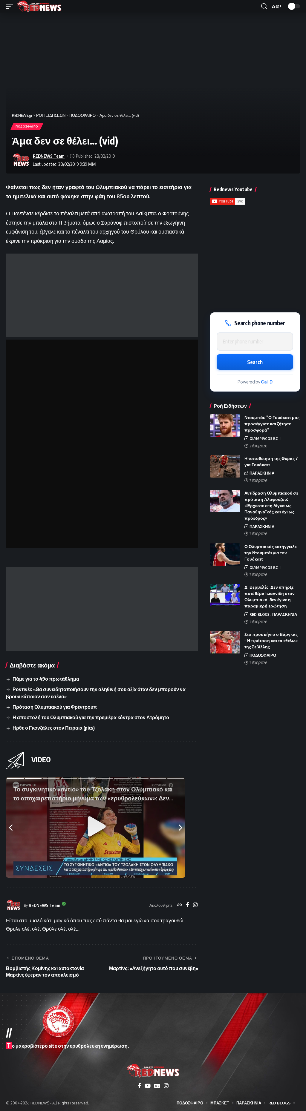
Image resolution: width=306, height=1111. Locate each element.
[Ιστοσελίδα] (179, 905)
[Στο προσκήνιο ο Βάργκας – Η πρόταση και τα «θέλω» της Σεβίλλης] (225, 642)
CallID (267, 381)
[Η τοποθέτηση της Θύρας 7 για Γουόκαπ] (225, 466)
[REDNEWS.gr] (39, 6)
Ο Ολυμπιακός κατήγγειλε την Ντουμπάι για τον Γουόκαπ (270, 552)
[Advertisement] (102, 295)
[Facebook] (187, 905)
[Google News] (157, 1085)
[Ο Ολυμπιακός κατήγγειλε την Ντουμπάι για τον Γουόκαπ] (225, 554)
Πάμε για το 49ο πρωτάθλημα (46, 679)
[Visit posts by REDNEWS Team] (21, 160)
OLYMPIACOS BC (264, 438)
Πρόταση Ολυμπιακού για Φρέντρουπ (55, 707)
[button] (11, 6)
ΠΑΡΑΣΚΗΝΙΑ (262, 473)
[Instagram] (195, 905)
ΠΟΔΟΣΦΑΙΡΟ (27, 126)
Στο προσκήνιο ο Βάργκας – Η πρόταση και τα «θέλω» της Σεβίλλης (271, 640)
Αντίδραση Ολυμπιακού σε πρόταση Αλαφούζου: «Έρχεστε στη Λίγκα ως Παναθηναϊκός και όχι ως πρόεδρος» (271, 505)
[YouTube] (147, 1085)
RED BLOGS (259, 614)
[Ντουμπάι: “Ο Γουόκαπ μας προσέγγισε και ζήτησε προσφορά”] (225, 425)
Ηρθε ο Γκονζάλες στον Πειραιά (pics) (54, 728)
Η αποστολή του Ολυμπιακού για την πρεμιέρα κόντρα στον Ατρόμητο (91, 717)
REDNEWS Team (49, 156)
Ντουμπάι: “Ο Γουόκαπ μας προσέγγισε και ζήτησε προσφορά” (271, 423)
